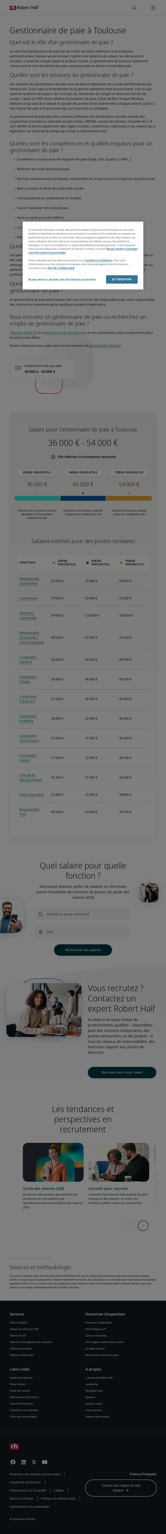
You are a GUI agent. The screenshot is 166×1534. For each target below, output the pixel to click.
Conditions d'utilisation (99, 260)
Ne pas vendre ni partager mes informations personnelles (62, 279)
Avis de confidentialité (61, 268)
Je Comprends (122, 279)
